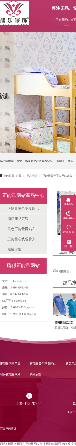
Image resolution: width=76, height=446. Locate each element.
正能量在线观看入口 (23, 239)
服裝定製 (14, 249)
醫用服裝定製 (64, 322)
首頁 (19, 175)
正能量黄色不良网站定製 (57, 175)
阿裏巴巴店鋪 (8, 428)
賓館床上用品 (64, 161)
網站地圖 (35, 374)
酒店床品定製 (17, 219)
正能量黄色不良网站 (43, 363)
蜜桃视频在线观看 (51, 443)
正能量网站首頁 (10, 363)
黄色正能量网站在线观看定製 (35, 161)
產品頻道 (32, 175)
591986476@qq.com (22, 307)
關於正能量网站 (10, 374)
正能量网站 (18, 443)
